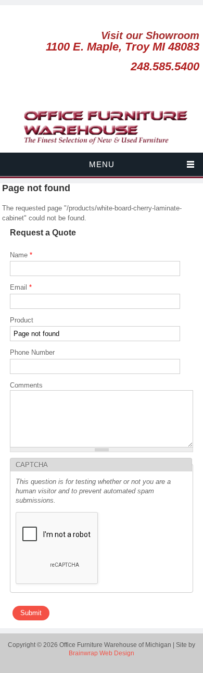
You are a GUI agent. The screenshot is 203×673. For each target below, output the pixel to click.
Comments (26, 385)
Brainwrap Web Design (101, 653)
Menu (102, 164)
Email (21, 287)
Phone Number (32, 352)
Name (21, 255)
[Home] (101, 147)
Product (21, 320)
